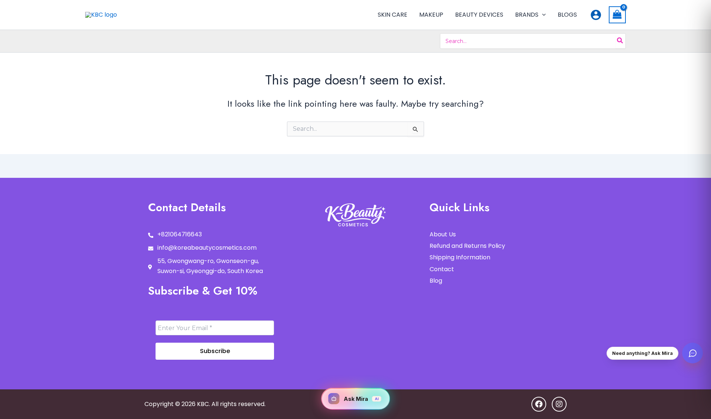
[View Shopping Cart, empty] (617, 14)
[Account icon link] (595, 14)
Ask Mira (361, 399)
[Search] (620, 41)
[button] (542, 15)
